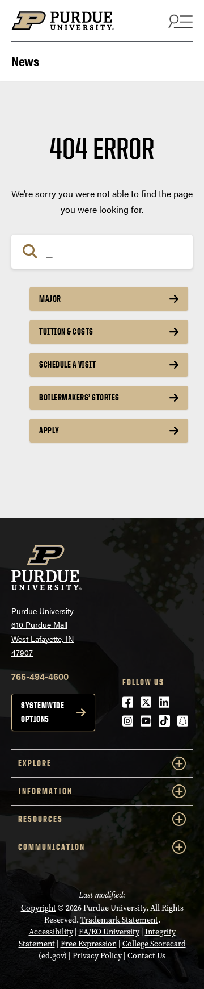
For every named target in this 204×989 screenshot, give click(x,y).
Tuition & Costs (66, 331)
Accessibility (51, 932)
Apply (49, 430)
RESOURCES (40, 818)
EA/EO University (109, 932)
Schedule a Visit (67, 364)
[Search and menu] (179, 21)
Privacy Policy (97, 955)
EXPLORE (35, 763)
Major (50, 298)
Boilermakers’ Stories (79, 397)
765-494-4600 (40, 676)
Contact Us (146, 955)
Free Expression (89, 943)
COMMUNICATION (51, 846)
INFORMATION (45, 791)
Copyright (38, 908)
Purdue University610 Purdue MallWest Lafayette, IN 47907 (42, 631)
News (25, 60)
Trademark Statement (119, 920)
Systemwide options (42, 712)
